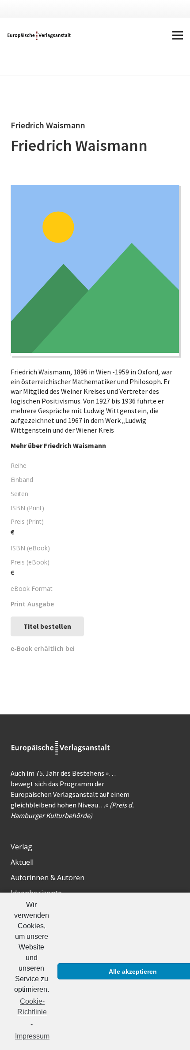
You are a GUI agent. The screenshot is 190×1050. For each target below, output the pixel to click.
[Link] (39, 35)
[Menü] (178, 35)
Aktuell (22, 862)
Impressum (32, 1036)
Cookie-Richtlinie (32, 1007)
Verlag (21, 847)
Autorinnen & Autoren (47, 877)
